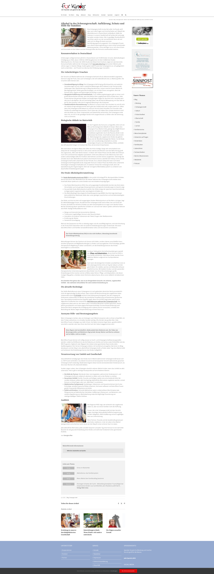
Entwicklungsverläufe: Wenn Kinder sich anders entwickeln (93, 532)
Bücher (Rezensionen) (141, 156)
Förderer (65, 554)
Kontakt (96, 550)
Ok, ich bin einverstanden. (128, 571)
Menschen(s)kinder (141, 133)
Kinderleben (138, 141)
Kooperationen (67, 550)
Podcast (137, 163)
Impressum (97, 558)
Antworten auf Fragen (141, 137)
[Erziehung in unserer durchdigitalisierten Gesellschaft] (70, 514)
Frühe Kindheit (140, 114)
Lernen (138, 126)
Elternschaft (139, 118)
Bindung (138, 103)
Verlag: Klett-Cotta (82, 488)
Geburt (138, 111)
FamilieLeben (139, 145)
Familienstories (139, 129)
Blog (68, 497)
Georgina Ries (68, 435)
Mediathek (138, 160)
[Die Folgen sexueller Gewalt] (115, 514)
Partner (64, 558)
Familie (138, 122)
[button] (125, 15)
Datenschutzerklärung (101, 561)
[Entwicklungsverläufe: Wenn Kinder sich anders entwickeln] (93, 514)
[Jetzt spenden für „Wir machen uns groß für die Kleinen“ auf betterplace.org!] (142, 37)
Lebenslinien (138, 148)
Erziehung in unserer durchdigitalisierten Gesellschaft (68, 532)
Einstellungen (114, 571)
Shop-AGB (97, 565)
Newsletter (97, 554)
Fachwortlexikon (140, 152)
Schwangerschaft (73, 497)
